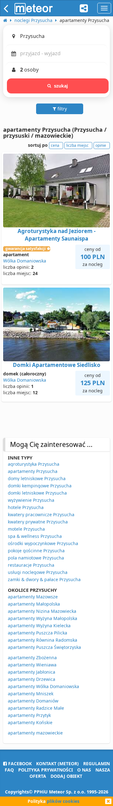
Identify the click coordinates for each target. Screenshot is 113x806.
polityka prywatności (45, 770)
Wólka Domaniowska (24, 261)
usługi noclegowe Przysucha (37, 572)
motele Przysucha (26, 529)
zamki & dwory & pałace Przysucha (44, 579)
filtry (61, 109)
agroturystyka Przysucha (33, 464)
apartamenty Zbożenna (32, 657)
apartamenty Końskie (30, 722)
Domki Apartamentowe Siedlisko (56, 365)
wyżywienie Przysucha (31, 500)
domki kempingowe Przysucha (40, 486)
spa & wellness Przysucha (35, 536)
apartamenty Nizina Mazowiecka (42, 611)
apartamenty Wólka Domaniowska (43, 686)
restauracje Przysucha (31, 565)
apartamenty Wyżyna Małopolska (42, 618)
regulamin (96, 763)
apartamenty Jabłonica (31, 672)
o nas (84, 770)
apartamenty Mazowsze (33, 597)
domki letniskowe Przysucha (37, 493)
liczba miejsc (77, 145)
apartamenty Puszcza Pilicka (37, 633)
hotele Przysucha (26, 507)
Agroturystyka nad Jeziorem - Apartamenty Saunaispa (56, 234)
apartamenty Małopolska (34, 604)
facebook (19, 763)
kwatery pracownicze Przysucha (41, 514)
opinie (100, 145)
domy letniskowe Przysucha (37, 478)
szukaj (61, 86)
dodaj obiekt (66, 776)
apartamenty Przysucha (32, 471)
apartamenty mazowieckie (35, 733)
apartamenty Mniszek (30, 694)
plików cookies (63, 801)
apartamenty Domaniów (33, 701)
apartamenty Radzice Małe (36, 708)
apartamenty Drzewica (31, 679)
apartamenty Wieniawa (32, 665)
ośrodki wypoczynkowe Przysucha (43, 543)
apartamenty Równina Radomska (42, 640)
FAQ (9, 770)
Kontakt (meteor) (57, 763)
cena (55, 145)
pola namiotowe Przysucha (36, 558)
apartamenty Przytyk (29, 715)
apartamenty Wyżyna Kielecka (39, 625)
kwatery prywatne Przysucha (38, 522)
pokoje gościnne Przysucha (36, 551)
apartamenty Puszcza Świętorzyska (44, 647)
